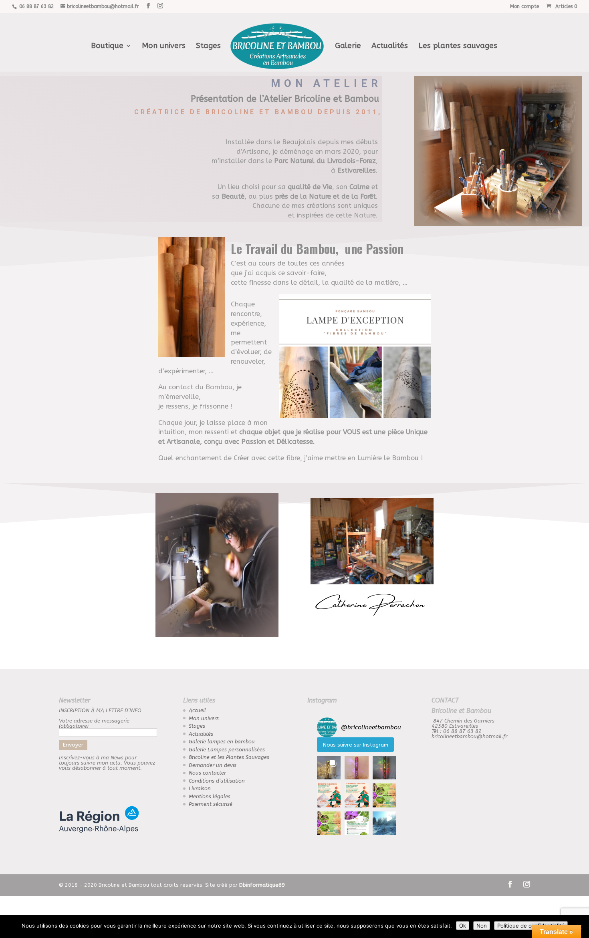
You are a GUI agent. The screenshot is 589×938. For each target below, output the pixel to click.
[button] (329, 767)
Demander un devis (212, 765)
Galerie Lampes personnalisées (227, 750)
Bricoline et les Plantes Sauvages (229, 757)
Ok (462, 925)
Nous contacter (207, 773)
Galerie (348, 46)
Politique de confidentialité (531, 925)
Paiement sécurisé (210, 804)
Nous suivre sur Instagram (355, 745)
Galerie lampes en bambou (222, 742)
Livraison (200, 788)
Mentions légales (209, 796)
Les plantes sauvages (457, 46)
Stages (208, 46)
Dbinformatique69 (262, 885)
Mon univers (164, 46)
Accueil (197, 710)
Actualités (389, 46)
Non (481, 925)
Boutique (107, 46)
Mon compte (524, 6)
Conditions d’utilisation (217, 781)
